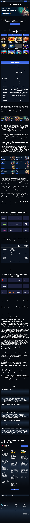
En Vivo (11, 34)
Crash (18, 34)
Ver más (15, 489)
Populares (3, 34)
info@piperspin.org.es (26, 514)
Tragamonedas (25, 34)
